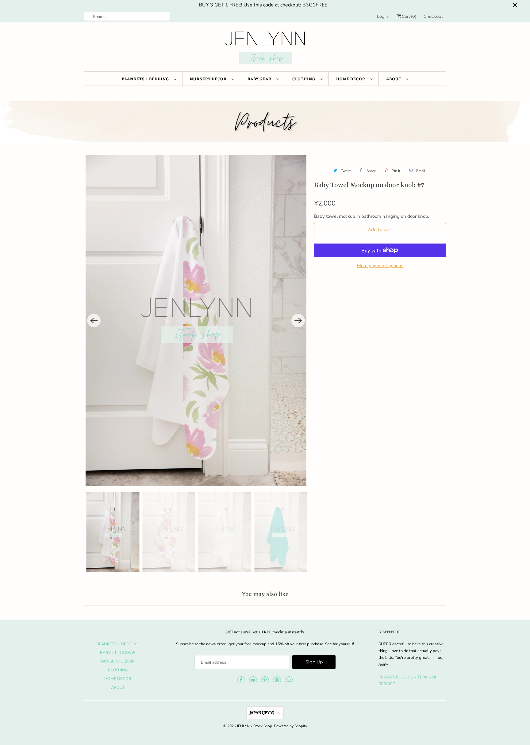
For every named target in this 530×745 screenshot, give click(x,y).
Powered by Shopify (290, 726)
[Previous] (94, 320)
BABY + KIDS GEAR (118, 652)
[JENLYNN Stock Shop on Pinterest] (265, 680)
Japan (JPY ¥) (262, 712)
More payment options (380, 266)
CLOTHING (304, 79)
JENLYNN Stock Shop (254, 726)
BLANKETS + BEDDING (146, 79)
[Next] (298, 320)
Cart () (408, 16)
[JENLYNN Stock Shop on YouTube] (253, 680)
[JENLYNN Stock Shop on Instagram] (277, 680)
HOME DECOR (351, 79)
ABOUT (394, 79)
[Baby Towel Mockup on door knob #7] (196, 320)
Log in (383, 16)
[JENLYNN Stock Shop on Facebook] (241, 680)
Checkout (433, 16)
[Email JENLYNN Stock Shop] (289, 680)
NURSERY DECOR (209, 79)
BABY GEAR (260, 79)
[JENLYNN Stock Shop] (265, 48)
